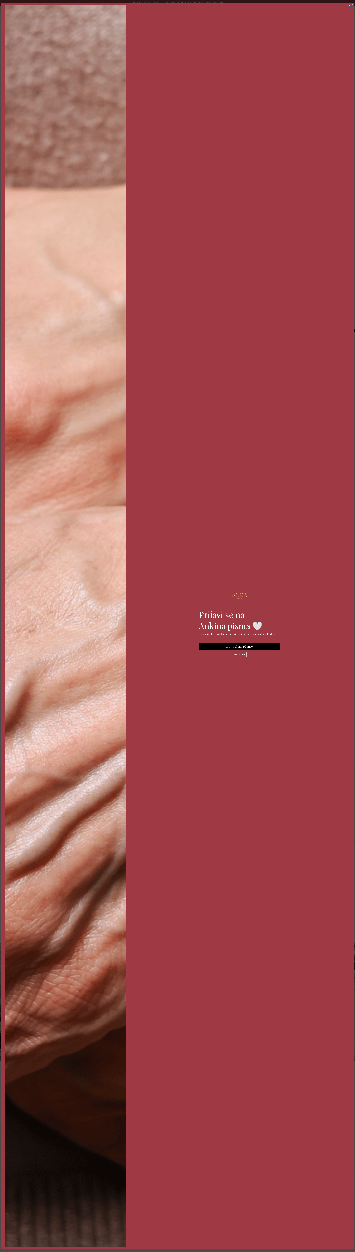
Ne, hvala (239, 654)
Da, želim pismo (239, 646)
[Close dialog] (351, 5)
